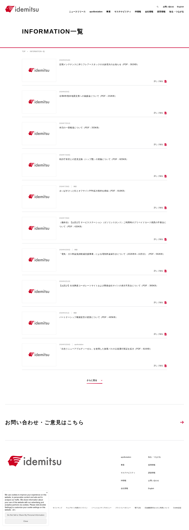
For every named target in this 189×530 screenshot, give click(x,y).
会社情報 (124, 488)
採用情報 (151, 465)
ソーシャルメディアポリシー (101, 508)
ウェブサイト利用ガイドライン (77, 508)
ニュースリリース (77, 12)
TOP (23, 51)
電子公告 (138, 508)
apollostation (126, 457)
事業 (122, 465)
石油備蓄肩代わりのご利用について (157, 508)
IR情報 (123, 481)
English (180, 7)
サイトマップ (57, 508)
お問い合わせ (168, 7)
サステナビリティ (128, 473)
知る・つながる (154, 457)
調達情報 (151, 473)
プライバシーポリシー (123, 508)
